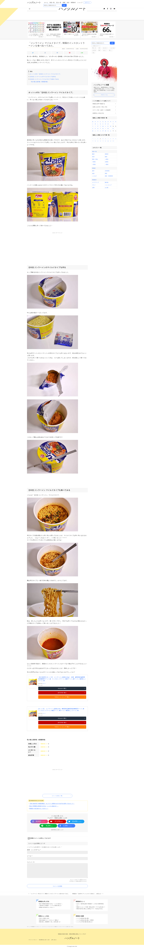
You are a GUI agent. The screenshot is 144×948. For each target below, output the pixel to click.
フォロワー (40, 821)
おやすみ (94, 50)
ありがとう (105, 48)
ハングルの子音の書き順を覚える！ (85, 921)
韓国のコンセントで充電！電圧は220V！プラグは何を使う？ (91, 907)
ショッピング (108, 185)
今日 (93, 52)
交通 (93, 187)
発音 (106, 173)
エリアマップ (95, 182)
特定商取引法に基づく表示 (44, 939)
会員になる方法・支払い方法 (100, 106)
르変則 (106, 161)
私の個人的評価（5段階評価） (40, 81)
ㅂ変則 (106, 159)
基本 (93, 170)
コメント (30, 862)
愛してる (94, 48)
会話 (68, 2)
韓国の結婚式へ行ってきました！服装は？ (49, 920)
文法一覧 (58, 2)
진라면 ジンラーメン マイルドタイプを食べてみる (44, 79)
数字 (99, 50)
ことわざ (94, 176)
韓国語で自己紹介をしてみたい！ (38, 808)
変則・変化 (95, 159)
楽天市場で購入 (62, 692)
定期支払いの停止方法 (98, 113)
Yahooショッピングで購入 (62, 697)
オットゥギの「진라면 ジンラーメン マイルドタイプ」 (45, 74)
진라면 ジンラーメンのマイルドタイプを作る (43, 76)
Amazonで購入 (62, 688)
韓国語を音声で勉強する (99, 103)
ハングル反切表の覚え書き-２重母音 (85, 920)
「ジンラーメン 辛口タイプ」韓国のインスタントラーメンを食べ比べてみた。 (49, 893)
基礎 (64, 2)
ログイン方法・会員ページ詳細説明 (101, 110)
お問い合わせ (53, 939)
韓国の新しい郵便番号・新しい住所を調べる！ (50, 921)
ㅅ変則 (106, 164)
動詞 (93, 154)
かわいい (105, 50)
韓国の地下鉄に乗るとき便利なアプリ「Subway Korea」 (90, 908)
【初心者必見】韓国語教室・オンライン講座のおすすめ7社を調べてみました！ (51, 803)
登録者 (59, 821)
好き (99, 48)
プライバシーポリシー (32, 939)
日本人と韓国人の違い (44, 918)
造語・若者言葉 (109, 176)
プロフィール (104, 94)
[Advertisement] (57, 245)
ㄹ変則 (94, 161)
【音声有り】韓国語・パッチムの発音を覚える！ (50, 905)
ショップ (79, 2)
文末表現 (107, 170)
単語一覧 (52, 2)
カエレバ (44, 683)
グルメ (94, 185)
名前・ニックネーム (34, 850)
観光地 (106, 182)
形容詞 (106, 154)
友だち (49, 826)
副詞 (106, 156)
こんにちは (112, 48)
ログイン (87, 2)
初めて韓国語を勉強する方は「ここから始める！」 (44, 806)
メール (29, 856)
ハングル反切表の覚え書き (83, 918)
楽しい (110, 50)
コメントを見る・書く (57, 795)
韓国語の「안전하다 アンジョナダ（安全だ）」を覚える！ (87, 893)
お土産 (106, 187)
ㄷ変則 (94, 164)
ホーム (46, 2)
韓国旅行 (73, 2)
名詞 (93, 156)
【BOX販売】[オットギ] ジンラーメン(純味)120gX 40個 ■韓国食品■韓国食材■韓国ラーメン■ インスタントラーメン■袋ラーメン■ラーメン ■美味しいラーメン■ (62, 678)
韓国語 (94, 168)
